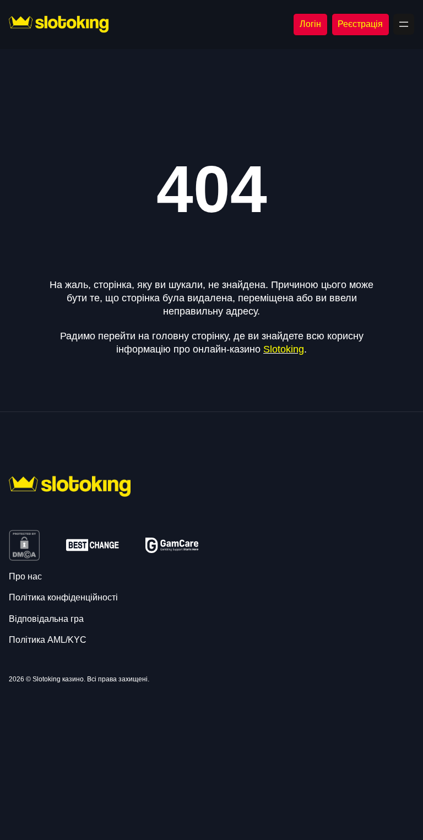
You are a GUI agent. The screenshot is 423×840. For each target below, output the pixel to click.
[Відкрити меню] (403, 24)
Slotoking (283, 349)
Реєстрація (360, 24)
